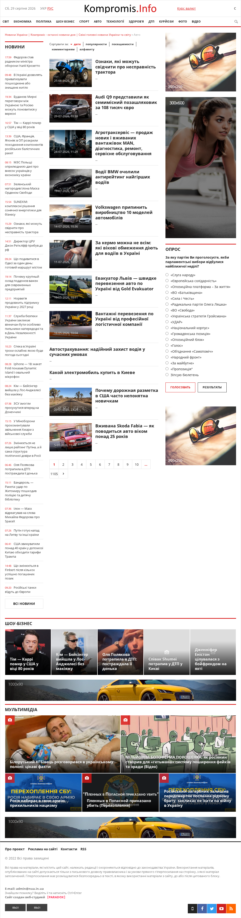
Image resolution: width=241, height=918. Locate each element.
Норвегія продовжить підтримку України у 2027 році (22, 302)
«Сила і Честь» (182, 298)
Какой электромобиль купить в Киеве (92, 372)
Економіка (22, 22)
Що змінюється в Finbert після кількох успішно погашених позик (21, 571)
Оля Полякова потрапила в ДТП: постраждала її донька (21, 469)
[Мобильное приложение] (192, 908)
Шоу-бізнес (65, 22)
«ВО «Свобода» (182, 310)
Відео (196, 22)
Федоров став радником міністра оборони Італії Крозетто (22, 61)
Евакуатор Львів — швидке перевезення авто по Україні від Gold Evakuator (126, 283)
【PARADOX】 (56, 897)
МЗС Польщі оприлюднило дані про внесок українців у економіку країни (22, 168)
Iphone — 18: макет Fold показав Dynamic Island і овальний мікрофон (23, 370)
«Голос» (176, 345)
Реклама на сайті (42, 849)
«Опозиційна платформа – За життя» (200, 286)
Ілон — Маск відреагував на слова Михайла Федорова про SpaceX (22, 514)
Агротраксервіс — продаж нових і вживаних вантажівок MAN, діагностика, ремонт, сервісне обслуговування (124, 143)
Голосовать (180, 387)
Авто (98, 22)
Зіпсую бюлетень (184, 375)
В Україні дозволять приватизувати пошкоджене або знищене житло (23, 81)
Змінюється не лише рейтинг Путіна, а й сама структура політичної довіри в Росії (23, 449)
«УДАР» (176, 322)
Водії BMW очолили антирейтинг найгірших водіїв (122, 177)
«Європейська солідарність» (193, 281)
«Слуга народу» (182, 275)
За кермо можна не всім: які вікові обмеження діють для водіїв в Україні (126, 248)
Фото (182, 22)
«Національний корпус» (189, 328)
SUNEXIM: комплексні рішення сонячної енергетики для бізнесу (23, 208)
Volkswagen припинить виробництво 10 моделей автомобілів (124, 212)
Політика (43, 22)
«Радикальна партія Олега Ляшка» (198, 304)
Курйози (166, 22)
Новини (15, 47)
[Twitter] (212, 908)
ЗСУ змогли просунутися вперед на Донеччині (22, 407)
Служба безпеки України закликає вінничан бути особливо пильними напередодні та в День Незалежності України (24, 326)
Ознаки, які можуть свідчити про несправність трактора (23, 227)
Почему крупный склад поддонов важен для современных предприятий (22, 282)
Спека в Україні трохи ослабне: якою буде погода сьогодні (24, 350)
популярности (96, 44)
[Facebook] (202, 908)
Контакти (69, 849)
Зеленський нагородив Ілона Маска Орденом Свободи (22, 188)
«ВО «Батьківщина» (186, 292)
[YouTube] (221, 908)
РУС (50, 8)
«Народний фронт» (185, 357)
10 (137, 464)
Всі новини (24, 603)
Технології (115, 22)
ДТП (151, 22)
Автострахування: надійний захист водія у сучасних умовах (97, 351)
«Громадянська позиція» (190, 333)
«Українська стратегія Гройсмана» (198, 316)
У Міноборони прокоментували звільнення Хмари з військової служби (20, 427)
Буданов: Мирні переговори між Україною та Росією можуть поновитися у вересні (21, 105)
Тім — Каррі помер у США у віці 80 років (23, 125)
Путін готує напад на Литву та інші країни (22, 532)
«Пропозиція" (181, 369)
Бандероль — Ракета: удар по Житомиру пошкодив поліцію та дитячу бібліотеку (20, 490)
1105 (54, 474)
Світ (6, 22)
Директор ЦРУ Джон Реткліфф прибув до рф (24, 245)
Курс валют (186, 8)
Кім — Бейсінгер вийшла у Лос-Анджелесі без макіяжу (23, 390)
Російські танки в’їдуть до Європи (20, 589)
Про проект (15, 849)
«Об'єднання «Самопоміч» (191, 351)
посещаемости (123, 44)
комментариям (63, 49)
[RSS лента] (231, 908)
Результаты (212, 387)
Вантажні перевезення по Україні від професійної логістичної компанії (124, 319)
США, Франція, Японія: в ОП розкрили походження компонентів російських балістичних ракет (24, 144)
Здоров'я (136, 22)
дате (77, 44)
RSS (83, 849)
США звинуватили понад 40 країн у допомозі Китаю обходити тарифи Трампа (24, 550)
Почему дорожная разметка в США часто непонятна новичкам (126, 395)
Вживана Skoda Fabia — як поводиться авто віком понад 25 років (124, 431)
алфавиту (87, 49)
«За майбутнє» (182, 363)
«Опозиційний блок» (187, 339)
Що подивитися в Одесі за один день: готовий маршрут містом (23, 263)
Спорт (84, 22)
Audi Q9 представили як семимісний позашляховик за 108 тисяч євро (126, 102)
